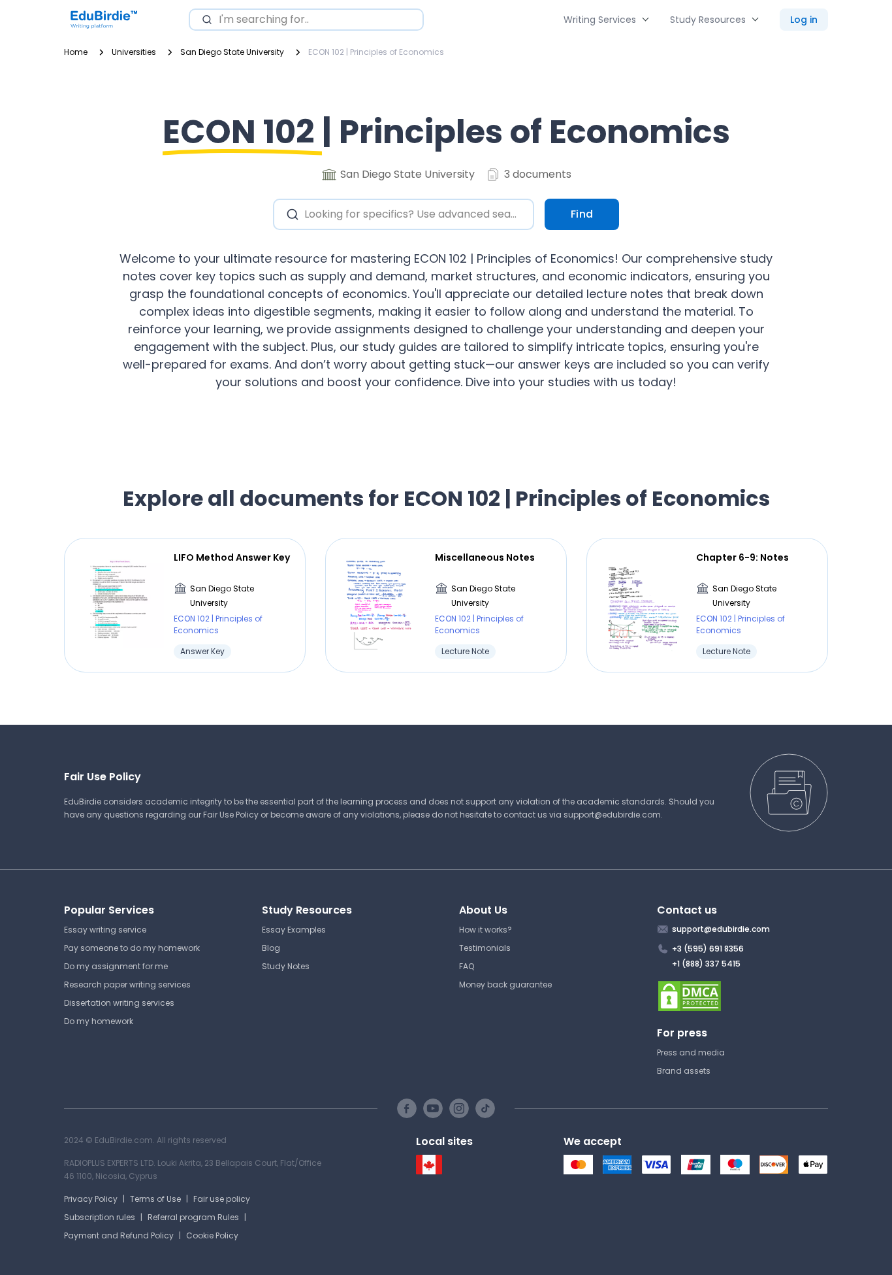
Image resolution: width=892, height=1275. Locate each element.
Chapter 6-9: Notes (742, 557)
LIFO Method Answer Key (232, 557)
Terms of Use (155, 1198)
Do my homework (98, 1021)
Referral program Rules (193, 1217)
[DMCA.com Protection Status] (743, 996)
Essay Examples (294, 929)
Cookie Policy (212, 1235)
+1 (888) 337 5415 (706, 963)
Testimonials (485, 947)
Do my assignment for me (116, 966)
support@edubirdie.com (612, 814)
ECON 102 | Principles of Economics (218, 624)
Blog (271, 947)
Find (582, 214)
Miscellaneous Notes (485, 557)
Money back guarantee (505, 984)
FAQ (466, 966)
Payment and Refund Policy (119, 1235)
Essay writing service (105, 929)
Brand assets (683, 1070)
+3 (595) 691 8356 (708, 948)
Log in (804, 19)
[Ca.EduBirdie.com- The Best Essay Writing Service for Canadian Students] (429, 1171)
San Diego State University (222, 595)
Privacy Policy (91, 1198)
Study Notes (286, 966)
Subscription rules (99, 1217)
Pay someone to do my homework (132, 947)
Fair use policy (221, 1198)
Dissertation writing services (119, 1002)
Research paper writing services (127, 984)
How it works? (485, 929)
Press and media (691, 1052)
